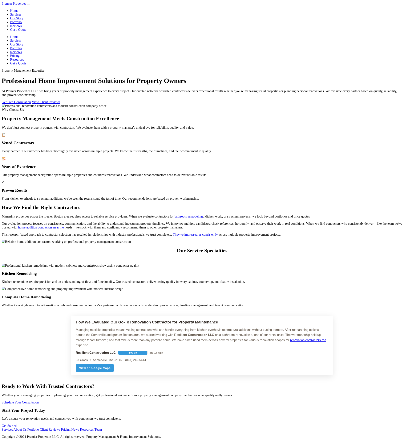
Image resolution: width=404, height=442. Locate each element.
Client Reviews (50, 429)
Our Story (16, 18)
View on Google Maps (94, 368)
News (75, 429)
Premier (14, 3)
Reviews (16, 26)
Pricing (15, 55)
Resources (17, 59)
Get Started (9, 425)
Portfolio (16, 22)
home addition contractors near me (41, 227)
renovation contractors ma (308, 340)
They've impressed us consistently (195, 234)
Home (14, 10)
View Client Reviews (46, 102)
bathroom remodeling (188, 216)
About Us (20, 429)
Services (15, 14)
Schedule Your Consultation (20, 402)
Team (98, 429)
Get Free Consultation (16, 102)
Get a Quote (18, 29)
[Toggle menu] (28, 4)
